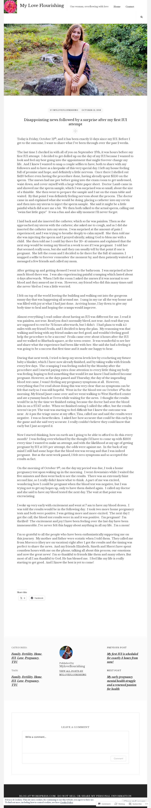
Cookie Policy (66, 802)
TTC (15, 662)
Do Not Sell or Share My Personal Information (95, 796)
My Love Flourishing (42, 5)
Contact (130, 6)
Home (117, 6)
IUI (14, 658)
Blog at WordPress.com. (37, 796)
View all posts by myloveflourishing (72, 673)
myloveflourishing (65, 110)
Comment (118, 758)
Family (16, 654)
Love (20, 658)
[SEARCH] (141, 17)
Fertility (27, 654)
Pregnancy (32, 658)
